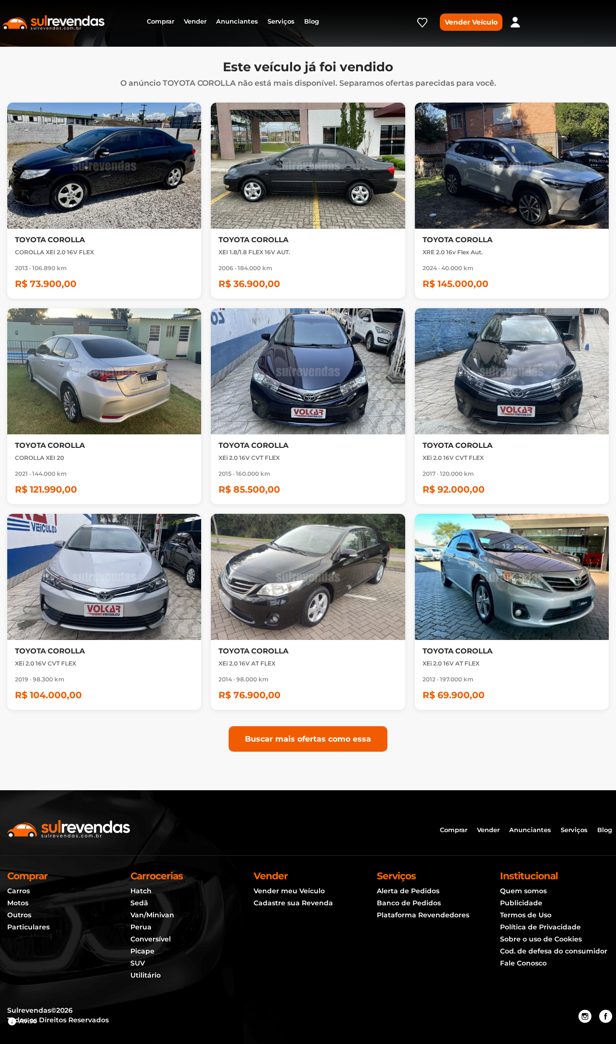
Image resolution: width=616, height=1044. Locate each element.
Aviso (27, 1021)
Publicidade (521, 903)
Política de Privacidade (540, 927)
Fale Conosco (523, 963)
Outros (19, 915)
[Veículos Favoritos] (422, 25)
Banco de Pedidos (409, 903)
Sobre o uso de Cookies (541, 939)
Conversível (150, 939)
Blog (311, 21)
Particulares (28, 927)
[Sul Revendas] (53, 21)
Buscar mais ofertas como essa (308, 739)
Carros (18, 891)
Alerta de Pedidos (408, 891)
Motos (17, 903)
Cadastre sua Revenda (293, 903)
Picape (142, 951)
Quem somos (523, 891)
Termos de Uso (526, 915)
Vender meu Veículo (289, 891)
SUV (137, 963)
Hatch (141, 891)
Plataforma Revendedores (423, 915)
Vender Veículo (471, 22)
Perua (141, 927)
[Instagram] (585, 1016)
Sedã (139, 903)
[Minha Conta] (515, 22)
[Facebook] (605, 1016)
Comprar (160, 21)
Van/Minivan (152, 915)
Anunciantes (237, 21)
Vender (195, 21)
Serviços (281, 21)
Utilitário (145, 975)
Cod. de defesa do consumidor (553, 951)
